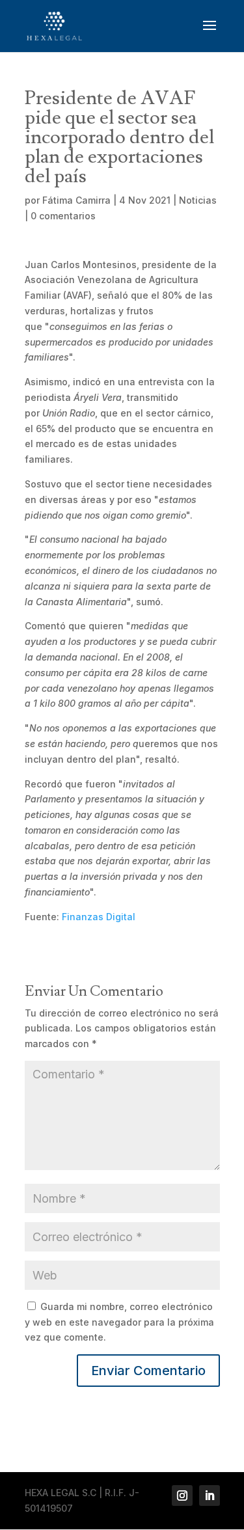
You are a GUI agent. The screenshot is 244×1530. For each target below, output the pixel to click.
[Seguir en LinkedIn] (209, 1495)
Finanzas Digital (98, 916)
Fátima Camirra (76, 200)
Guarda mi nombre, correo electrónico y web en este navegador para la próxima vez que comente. (119, 1322)
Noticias (198, 200)
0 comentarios (63, 215)
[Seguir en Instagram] (182, 1495)
